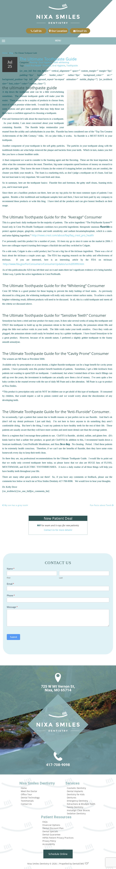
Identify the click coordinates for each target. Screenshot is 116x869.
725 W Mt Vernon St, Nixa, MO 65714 (58, 688)
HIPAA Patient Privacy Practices (58, 837)
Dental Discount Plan (53, 828)
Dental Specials (50, 831)
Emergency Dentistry (77, 800)
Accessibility (48, 844)
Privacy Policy (49, 840)
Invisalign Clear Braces (78, 810)
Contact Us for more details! (58, 529)
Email (10, 584)
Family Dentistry (75, 807)
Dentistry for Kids (76, 794)
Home (4, 53)
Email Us (81, 31)
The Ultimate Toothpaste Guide (48, 59)
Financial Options (51, 825)
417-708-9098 (58, 765)
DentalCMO (78, 863)
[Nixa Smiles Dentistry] (58, 14)
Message (12, 607)
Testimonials (27, 800)
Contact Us (26, 804)
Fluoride (47, 65)
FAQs (45, 821)
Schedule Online (58, 854)
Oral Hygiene (45, 62)
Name (10, 568)
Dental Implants (75, 791)
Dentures (71, 797)
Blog (11, 53)
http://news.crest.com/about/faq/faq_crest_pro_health (63, 235)
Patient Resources (56, 817)
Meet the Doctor (29, 791)
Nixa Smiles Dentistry (37, 783)
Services (72, 783)
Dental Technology (30, 797)
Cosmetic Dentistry (76, 788)
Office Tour (26, 794)
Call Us (37, 31)
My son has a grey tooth (16, 505)
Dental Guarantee (51, 834)
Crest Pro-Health (33, 65)
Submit (13, 637)
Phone (11, 595)
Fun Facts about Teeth (101, 505)
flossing (33, 62)
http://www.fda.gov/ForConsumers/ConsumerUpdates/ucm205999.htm (43, 264)
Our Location (59, 31)
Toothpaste (72, 65)
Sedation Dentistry (76, 813)
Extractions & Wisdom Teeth (81, 804)
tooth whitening (61, 62)
